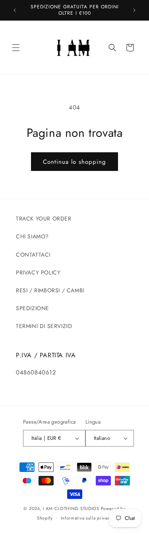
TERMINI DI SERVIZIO (44, 326)
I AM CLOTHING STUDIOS (71, 508)
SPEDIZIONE (32, 308)
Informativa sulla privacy (86, 518)
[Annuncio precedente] (14, 10)
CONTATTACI (33, 255)
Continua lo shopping (74, 161)
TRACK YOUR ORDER (44, 218)
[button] (16, 47)
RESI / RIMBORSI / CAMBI (50, 290)
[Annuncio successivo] (134, 10)
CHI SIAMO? (32, 236)
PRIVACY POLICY (38, 272)
